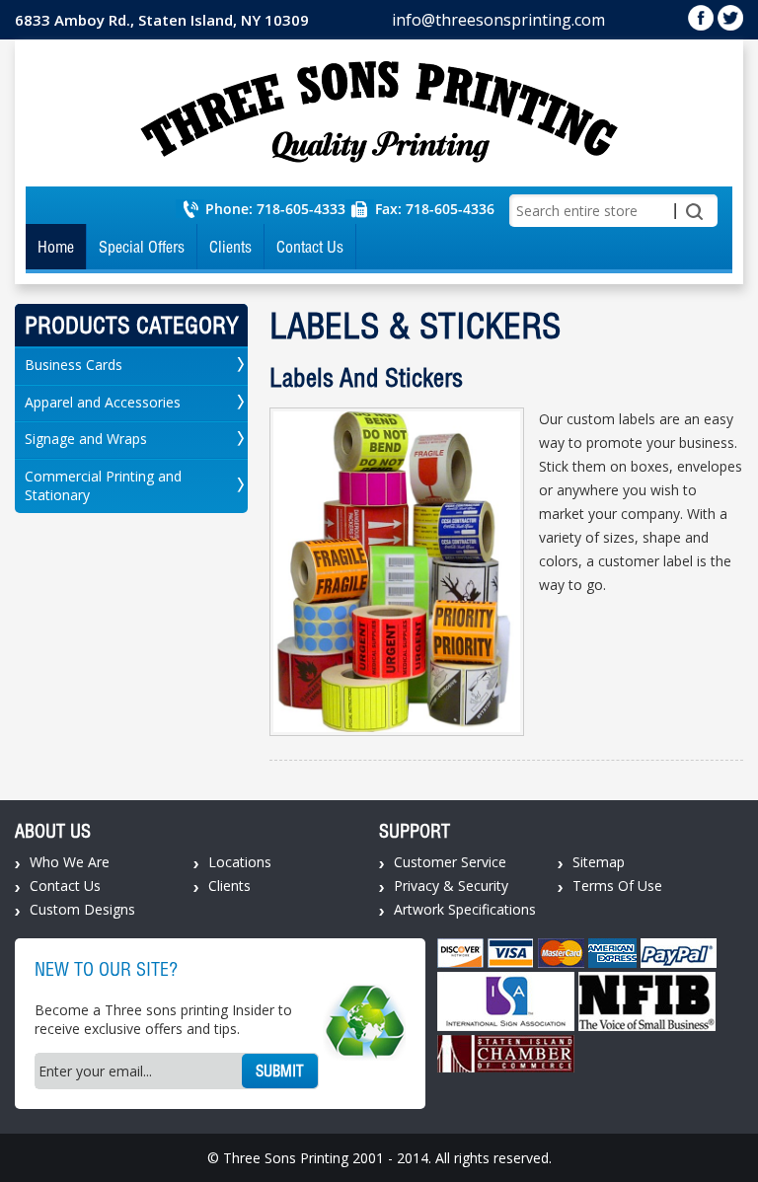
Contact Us (309, 247)
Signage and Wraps (86, 438)
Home (56, 247)
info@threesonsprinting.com (498, 20)
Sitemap (598, 861)
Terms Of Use (617, 885)
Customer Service (450, 861)
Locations (239, 861)
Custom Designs (82, 909)
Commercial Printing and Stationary (103, 485)
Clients (230, 247)
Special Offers (142, 247)
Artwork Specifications (465, 909)
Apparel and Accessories (103, 402)
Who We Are (70, 861)
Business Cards (73, 364)
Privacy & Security (451, 885)
